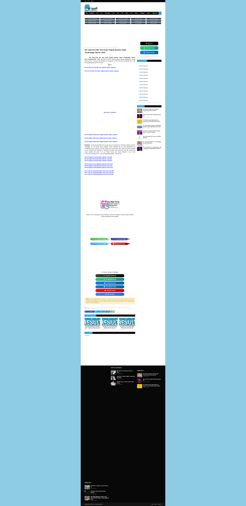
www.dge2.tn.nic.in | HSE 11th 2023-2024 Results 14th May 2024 (109, 327)
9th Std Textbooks (144, 91)
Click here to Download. (110, 112)
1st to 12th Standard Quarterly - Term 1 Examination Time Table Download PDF (152, 142)
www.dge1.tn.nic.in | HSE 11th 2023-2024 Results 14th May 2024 (127, 327)
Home (85, 47)
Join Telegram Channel (111, 286)
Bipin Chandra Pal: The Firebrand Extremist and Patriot (125, 372)
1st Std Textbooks (143, 65)
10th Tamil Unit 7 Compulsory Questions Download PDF (99, 486)
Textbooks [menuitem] (91, 13)
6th (92, 307)
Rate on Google (110, 294)
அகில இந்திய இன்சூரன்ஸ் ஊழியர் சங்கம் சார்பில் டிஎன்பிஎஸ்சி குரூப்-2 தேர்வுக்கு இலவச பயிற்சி (99, 498)
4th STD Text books (138, 18)
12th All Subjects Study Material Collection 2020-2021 (99, 167)
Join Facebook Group (111, 283)
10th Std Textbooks (144, 94)
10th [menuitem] (97, 13)
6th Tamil (94, 307)
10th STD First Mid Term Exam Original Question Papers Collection (102, 71)
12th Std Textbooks (144, 100)
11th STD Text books (92, 23)
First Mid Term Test (120, 307)
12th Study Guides (154, 23)
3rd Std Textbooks (144, 72)
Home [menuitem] (87, 13)
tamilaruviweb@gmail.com (93, 153)
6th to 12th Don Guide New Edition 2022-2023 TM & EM (99, 172)
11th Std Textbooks (144, 97)
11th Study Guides (138, 23)
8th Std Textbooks (144, 87)
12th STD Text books (107, 23)
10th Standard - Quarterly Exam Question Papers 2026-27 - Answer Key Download (151, 132)
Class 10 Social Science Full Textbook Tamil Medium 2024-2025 (152, 137)
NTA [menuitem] (131, 13)
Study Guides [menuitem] (107, 13)
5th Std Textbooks (144, 78)
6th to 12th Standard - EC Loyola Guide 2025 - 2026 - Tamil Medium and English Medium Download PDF (152, 148)
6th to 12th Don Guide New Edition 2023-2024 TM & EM (99, 171)
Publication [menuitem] (154, 13)
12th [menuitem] (113, 13)
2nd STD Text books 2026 (107, 18)
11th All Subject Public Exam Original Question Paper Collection (101, 138)
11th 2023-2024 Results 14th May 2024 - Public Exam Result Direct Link (92, 327)
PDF (129, 307)
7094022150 (118, 153)
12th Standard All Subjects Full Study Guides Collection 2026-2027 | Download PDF (150, 110)
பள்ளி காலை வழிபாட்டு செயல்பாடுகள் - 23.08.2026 (98, 492)
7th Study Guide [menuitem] (89, 16)
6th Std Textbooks (144, 81)
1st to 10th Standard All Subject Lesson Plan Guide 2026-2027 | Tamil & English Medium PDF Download (152, 126)
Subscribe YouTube (111, 290)
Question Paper (87, 308)
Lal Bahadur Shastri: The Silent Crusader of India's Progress (125, 382)
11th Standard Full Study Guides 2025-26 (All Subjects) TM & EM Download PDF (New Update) (151, 121)
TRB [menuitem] (122, 13)
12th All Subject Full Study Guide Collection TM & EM (98, 160)
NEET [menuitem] (118, 13)
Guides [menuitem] (148, 13)
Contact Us (159, 504)
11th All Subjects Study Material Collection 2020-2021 (98, 165)
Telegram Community (150, 52)
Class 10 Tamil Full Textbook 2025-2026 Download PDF (152, 115)
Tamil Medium (89, 47)
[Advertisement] (110, 37)
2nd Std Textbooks (144, 69)
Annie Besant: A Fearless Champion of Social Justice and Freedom (126, 377)
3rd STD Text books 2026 (123, 18)
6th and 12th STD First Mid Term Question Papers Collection (100, 67)
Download (98, 307)
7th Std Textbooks (144, 84)
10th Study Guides (123, 23)
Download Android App (111, 275)
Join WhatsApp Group (111, 279)
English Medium (103, 307)
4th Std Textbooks (144, 75)
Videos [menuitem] (136, 13)
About (155, 504)
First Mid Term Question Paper (112, 307)
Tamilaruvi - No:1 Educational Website (96, 504)
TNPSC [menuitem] (127, 13)
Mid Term (126, 307)
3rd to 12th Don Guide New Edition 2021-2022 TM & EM (99, 174)
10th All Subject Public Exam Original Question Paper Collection (101, 134)
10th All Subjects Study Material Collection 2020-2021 (99, 164)
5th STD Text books (154, 18)
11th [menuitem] (101, 13)
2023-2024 (89, 307)
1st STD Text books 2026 (92, 18)
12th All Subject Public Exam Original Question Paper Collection (101, 141)
